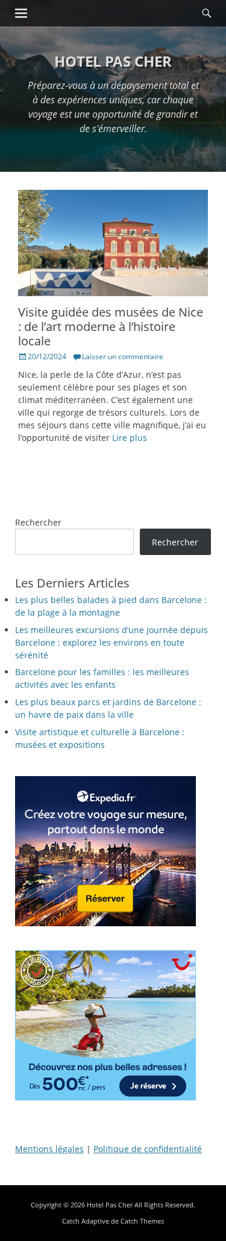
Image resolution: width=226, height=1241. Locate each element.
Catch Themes (142, 1220)
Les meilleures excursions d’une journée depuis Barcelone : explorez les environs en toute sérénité (111, 642)
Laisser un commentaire (122, 356)
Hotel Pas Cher (113, 61)
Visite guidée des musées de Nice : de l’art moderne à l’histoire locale (110, 326)
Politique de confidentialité (147, 1149)
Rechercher (38, 522)
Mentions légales (49, 1149)
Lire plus (129, 437)
